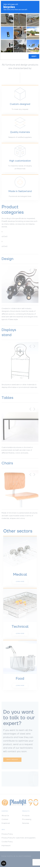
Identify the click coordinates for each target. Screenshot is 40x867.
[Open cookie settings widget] (3, 863)
